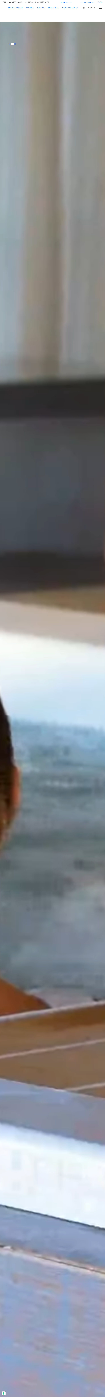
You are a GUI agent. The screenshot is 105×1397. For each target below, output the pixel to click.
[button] (100, 7)
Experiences (53, 8)
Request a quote (15, 8)
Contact (30, 8)
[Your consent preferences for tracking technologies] (4, 1393)
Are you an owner (70, 8)
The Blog (41, 8)
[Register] (84, 8)
